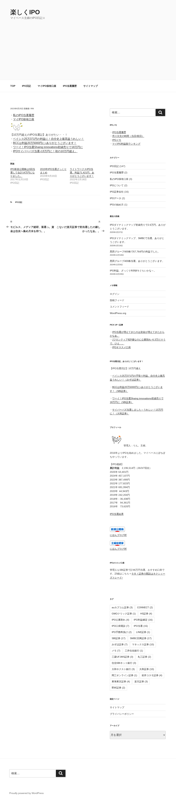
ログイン (114, 294)
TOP (12, 86)
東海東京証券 (121, 681)
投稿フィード (117, 300)
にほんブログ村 (118, 535)
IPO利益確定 (143, 619)
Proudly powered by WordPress (26, 793)
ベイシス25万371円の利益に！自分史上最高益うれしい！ (48, 138)
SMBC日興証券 (141, 638)
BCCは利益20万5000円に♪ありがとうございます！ (44, 142)
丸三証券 (144, 656)
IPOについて (117, 185)
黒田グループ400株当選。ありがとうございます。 (137, 261)
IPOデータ (115, 198)
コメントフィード (119, 306)
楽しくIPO (25, 12)
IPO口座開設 (120, 626)
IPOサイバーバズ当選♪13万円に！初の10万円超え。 (45, 151)
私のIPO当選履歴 (23, 115)
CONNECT (145, 607)
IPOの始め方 (117, 204)
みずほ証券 (120, 644)
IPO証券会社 (117, 191)
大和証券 (146, 669)
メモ (116, 650)
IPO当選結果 (117, 514)
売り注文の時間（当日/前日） (128, 136)
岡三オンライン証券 (124, 675)
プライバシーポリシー (122, 714)
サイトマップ (90, 86)
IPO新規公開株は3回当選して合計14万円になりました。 (22, 172)
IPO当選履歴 (70, 86)
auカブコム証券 (122, 607)
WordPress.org (118, 313)
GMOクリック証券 (124, 613)
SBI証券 (118, 638)
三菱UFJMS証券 (122, 656)
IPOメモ (116, 140)
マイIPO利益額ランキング (126, 143)
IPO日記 (26, 86)
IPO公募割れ (120, 619)
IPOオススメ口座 (121, 347)
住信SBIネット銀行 (124, 663)
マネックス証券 (143, 644)
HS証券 (146, 613)
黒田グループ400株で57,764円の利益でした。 (135, 251)
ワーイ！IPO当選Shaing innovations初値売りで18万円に (48, 147)
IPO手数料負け (122, 632)
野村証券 (118, 687)
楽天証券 (141, 681)
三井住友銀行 (134, 650)
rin (32, 109)
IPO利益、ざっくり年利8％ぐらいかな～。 (133, 270)
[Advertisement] (88, 46)
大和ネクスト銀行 (123, 669)
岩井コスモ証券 (152, 675)
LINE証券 (143, 632)
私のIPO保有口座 (119, 179)
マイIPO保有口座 (47, 86)
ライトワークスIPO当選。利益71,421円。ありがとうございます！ (82, 172)
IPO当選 (141, 626)
